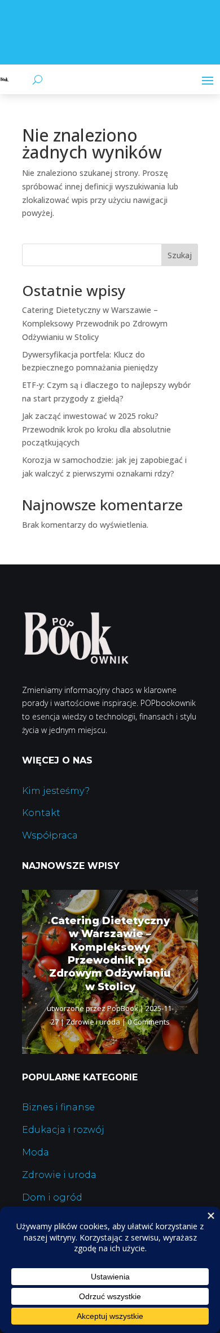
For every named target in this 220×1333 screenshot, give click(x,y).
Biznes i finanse (58, 1107)
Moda (35, 1152)
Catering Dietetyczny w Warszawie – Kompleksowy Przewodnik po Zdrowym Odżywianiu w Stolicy (95, 323)
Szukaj (180, 255)
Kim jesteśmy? (56, 790)
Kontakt (41, 812)
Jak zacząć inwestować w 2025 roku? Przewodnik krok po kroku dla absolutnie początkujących (96, 429)
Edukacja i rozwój (63, 1129)
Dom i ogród (52, 1197)
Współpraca (50, 835)
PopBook (122, 1008)
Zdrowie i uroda (93, 1022)
